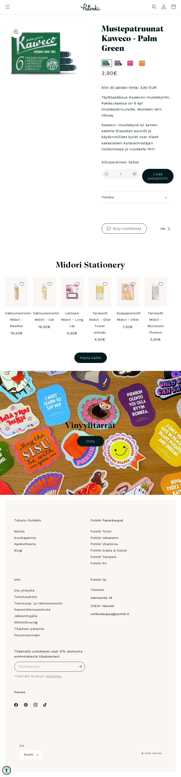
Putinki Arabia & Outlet (108, 550)
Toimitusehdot (25, 597)
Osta (90, 441)
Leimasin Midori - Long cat (72, 319)
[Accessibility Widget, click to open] (6, 770)
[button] (7, 7)
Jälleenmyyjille (26, 616)
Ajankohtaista (25, 544)
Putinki (157, 753)
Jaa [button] (162, 228)
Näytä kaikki (90, 358)
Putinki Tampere (103, 557)
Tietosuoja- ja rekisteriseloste (38, 603)
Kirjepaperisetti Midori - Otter (129, 316)
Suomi (28, 754)
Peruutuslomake (27, 635)
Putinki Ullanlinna (104, 544)
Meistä (19, 531)
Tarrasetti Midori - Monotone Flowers (155, 322)
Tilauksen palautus (29, 628)
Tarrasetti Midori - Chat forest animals (100, 322)
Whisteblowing (26, 622)
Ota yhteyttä (24, 590)
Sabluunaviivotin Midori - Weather (18, 319)
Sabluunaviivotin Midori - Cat (46, 316)
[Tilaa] (80, 666)
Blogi (18, 550)
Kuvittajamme (25, 538)
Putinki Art (98, 563)
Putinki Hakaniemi (104, 538)
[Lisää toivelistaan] (81, 32)
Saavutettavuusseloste (32, 609)
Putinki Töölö (101, 531)
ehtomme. (54, 676)
